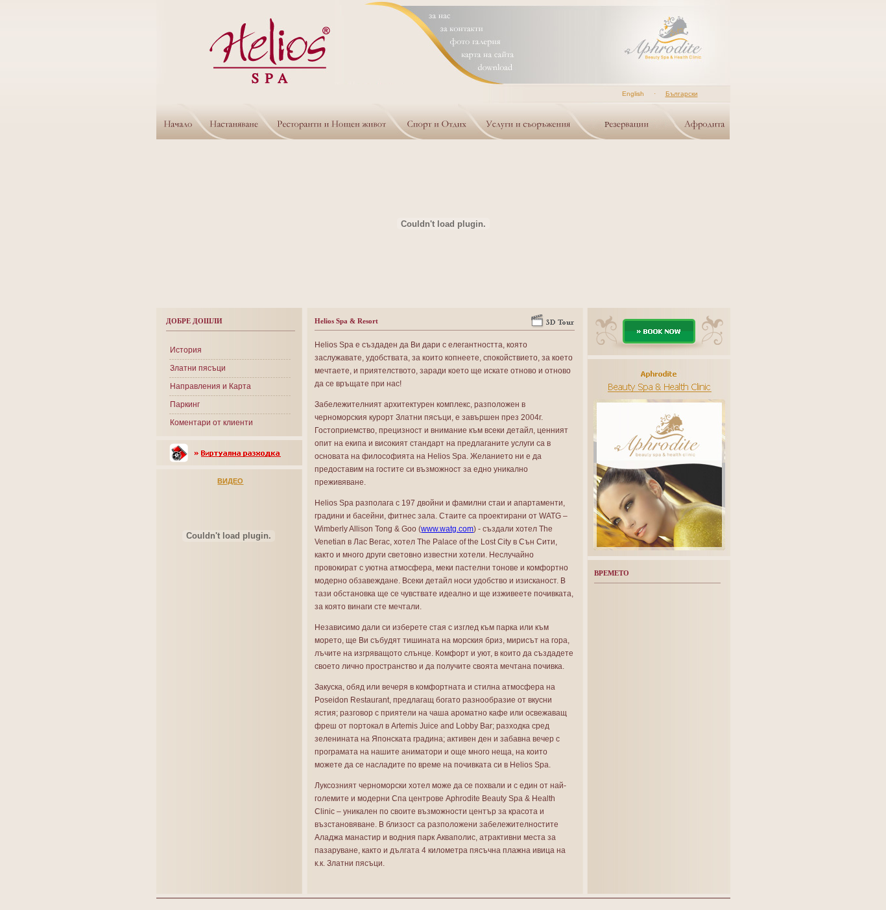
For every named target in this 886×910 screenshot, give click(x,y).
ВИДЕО (230, 481)
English (633, 93)
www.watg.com (447, 528)
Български (681, 93)
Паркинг (185, 404)
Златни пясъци (198, 368)
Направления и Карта (210, 386)
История (186, 350)
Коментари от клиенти (211, 422)
